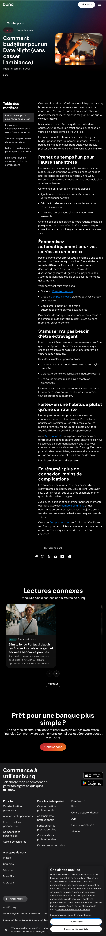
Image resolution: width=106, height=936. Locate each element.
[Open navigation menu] (100, 5)
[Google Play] (92, 783)
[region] (53, 636)
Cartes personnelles (14, 841)
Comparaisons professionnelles (46, 837)
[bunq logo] (8, 5)
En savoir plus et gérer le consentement (71, 915)
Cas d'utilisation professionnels (46, 808)
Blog (73, 806)
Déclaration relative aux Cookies (73, 909)
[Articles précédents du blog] (49, 673)
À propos (8, 882)
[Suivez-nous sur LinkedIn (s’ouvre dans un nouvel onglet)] (62, 557)
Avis (73, 818)
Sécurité (8, 870)
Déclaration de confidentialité (17, 920)
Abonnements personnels (18, 816)
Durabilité (8, 876)
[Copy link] (36, 557)
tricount (76, 831)
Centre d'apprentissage (85, 812)
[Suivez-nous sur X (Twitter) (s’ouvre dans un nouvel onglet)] (49, 557)
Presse (7, 857)
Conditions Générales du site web (35, 913)
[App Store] (93, 775)
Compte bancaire (61, 296)
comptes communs (72, 505)
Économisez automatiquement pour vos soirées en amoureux (18, 129)
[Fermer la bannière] (6, 930)
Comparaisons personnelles (11, 833)
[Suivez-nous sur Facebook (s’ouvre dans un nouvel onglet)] (70, 557)
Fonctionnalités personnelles (12, 824)
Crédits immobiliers (82, 825)
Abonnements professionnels (45, 817)
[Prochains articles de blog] (56, 673)
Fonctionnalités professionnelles (46, 827)
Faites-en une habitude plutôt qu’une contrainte (18, 149)
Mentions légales (11, 913)
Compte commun (62, 291)
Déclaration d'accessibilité (44, 920)
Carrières (8, 864)
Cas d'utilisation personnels (12, 808)
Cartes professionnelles (51, 845)
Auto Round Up (53, 436)
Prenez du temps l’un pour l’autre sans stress (17, 117)
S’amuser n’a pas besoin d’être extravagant (18, 140)
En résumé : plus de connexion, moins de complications (16, 161)
